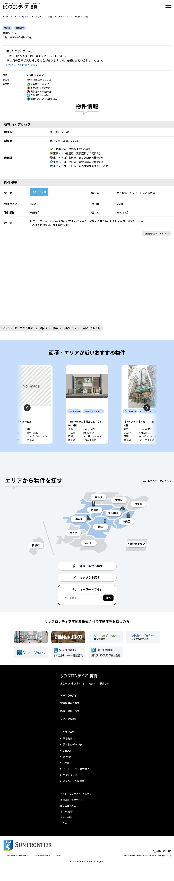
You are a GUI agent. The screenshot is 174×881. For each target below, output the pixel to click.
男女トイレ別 (39, 192)
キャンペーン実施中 (73, 781)
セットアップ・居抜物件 (76, 769)
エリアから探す (22, 16)
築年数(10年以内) (72, 744)
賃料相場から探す (69, 703)
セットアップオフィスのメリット (76, 793)
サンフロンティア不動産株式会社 (16, 855)
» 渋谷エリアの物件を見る (22, 65)
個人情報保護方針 (43, 855)
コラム (63, 823)
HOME (5, 16)
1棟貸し (67, 763)
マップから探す (68, 718)
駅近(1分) (68, 756)
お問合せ (60, 855)
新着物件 (68, 738)
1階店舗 (67, 750)
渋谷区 (38, 16)
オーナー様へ (67, 817)
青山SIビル (63, 16)
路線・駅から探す (69, 711)
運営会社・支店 (68, 805)
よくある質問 (67, 811)
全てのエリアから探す (159, 481)
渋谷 (50, 16)
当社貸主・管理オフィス (72, 799)
